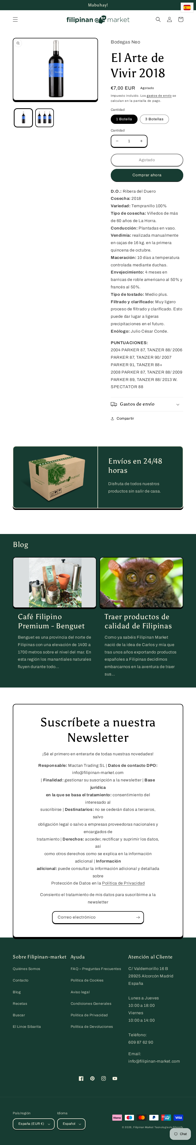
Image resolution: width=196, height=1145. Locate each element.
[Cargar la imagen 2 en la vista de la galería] (44, 117)
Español (69, 1124)
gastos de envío (159, 95)
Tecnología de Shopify (168, 1127)
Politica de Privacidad (89, 1015)
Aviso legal (80, 992)
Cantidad (118, 130)
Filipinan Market (143, 1127)
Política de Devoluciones (92, 1027)
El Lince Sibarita (27, 1027)
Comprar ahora (147, 175)
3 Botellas (154, 119)
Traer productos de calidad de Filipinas (138, 621)
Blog (17, 992)
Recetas (20, 1004)
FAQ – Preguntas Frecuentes (96, 969)
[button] (15, 19)
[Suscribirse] (137, 917)
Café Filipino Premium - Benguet (51, 621)
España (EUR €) (31, 1124)
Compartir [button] (125, 418)
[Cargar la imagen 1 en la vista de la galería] (23, 117)
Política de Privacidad (123, 883)
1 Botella (124, 119)
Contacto (21, 980)
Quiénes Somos (26, 969)
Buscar (19, 1015)
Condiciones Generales (91, 1004)
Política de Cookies (87, 980)
